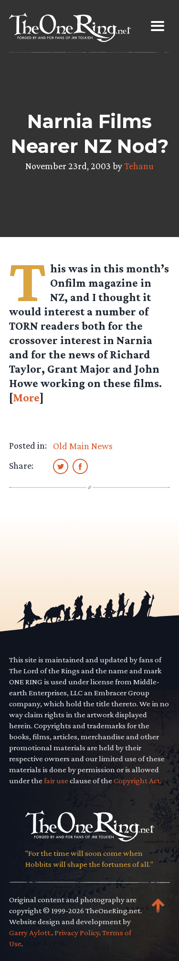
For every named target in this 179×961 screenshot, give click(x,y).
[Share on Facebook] (80, 466)
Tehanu (139, 166)
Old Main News (83, 446)
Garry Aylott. (30, 932)
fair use (56, 780)
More (26, 397)
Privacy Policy (76, 932)
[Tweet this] (60, 466)
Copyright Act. (137, 780)
